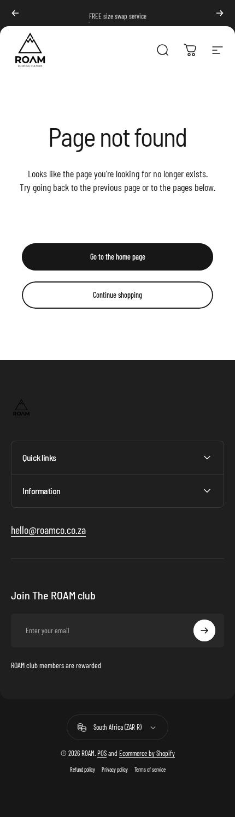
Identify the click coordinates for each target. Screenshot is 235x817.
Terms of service (150, 769)
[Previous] (15, 13)
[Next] (220, 13)
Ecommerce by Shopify (147, 753)
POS (102, 753)
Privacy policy (115, 769)
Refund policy (82, 769)
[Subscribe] (204, 630)
